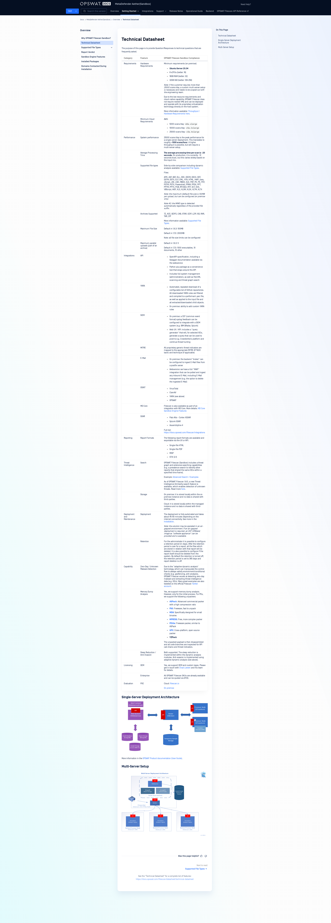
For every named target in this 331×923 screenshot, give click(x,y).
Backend (210, 11)
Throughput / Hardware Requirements (182, 112)
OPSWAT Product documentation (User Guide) (162, 758)
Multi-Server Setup (135, 766)
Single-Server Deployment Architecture (150, 697)
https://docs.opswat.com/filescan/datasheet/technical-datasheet (165, 879)
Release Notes (176, 11)
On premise (169, 688)
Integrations (147, 11)
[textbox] (165, 446)
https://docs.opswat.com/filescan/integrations (184, 432)
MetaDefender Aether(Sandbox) (133, 4)
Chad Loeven (185, 668)
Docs (82, 20)
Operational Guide (194, 11)
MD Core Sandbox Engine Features (184, 409)
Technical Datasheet (131, 20)
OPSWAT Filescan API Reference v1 (233, 11)
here (188, 114)
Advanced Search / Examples (185, 477)
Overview (114, 11)
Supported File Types (189, 168)
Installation (169, 521)
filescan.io (174, 683)
